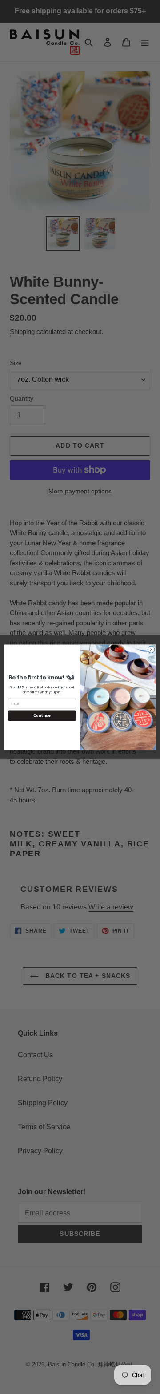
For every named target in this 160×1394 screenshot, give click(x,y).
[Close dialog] (151, 649)
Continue (41, 715)
